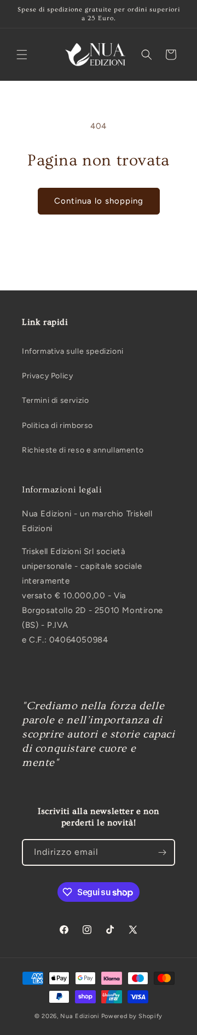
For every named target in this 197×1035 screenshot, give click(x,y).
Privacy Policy (47, 375)
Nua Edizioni (79, 1016)
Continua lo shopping (98, 201)
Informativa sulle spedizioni (73, 351)
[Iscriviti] (162, 852)
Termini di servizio (55, 400)
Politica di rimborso (57, 425)
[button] (22, 55)
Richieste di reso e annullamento (82, 450)
